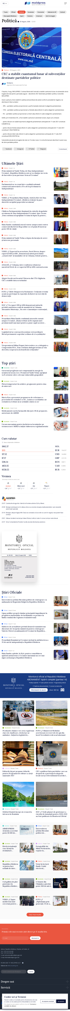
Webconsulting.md (13, 965)
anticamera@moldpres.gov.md (13, 955)
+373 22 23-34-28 (8, 951)
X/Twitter (32, 149)
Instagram (20, 149)
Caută (31, 972)
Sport (22, 16)
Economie (41, 12)
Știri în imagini (50, 16)
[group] (35, 372)
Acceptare (61, 1001)
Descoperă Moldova (10, 16)
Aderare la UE (52, 12)
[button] (66, 377)
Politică (9, 20)
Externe (29, 16)
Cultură (62, 12)
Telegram (43, 149)
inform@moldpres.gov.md (12, 957)
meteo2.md (16, 479)
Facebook (9, 149)
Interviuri (39, 16)
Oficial (13, 12)
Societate (31, 12)
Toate (6, 12)
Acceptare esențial (48, 1001)
